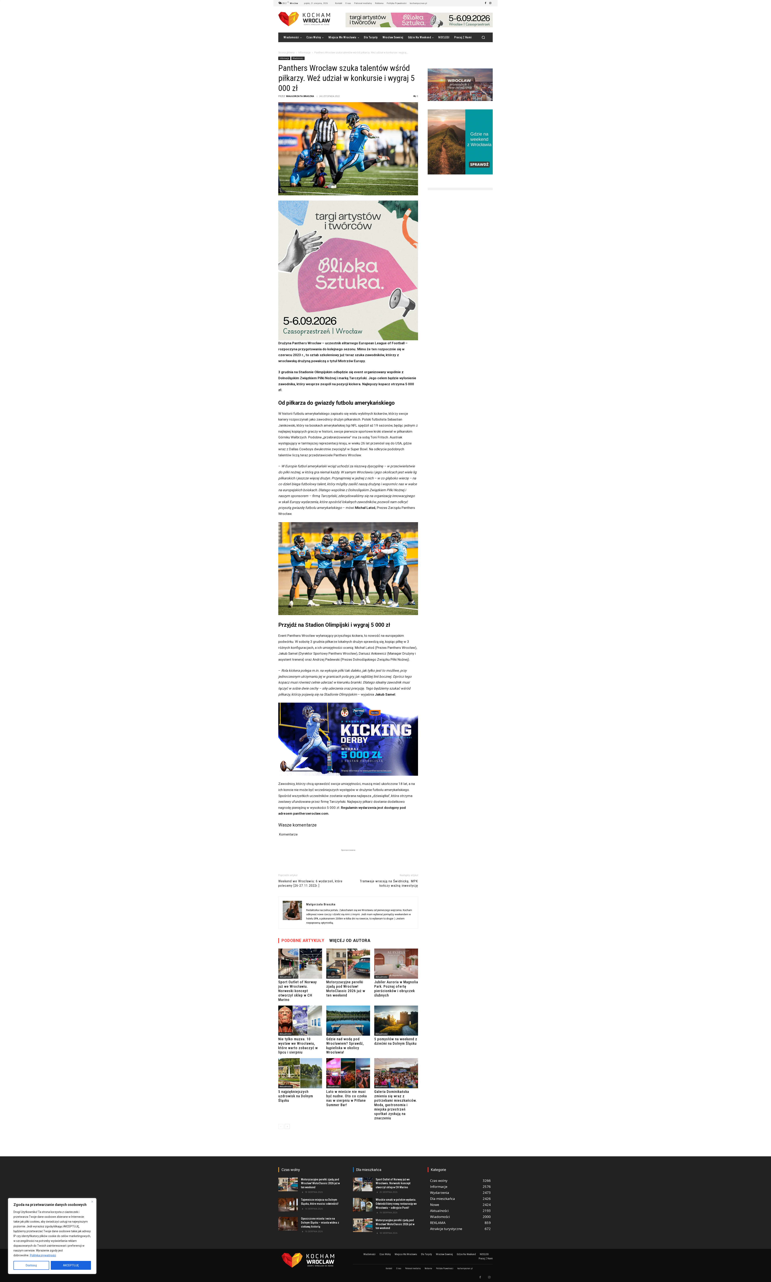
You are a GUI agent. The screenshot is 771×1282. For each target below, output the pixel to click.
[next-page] (287, 1126)
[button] (483, 37)
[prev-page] (280, 1126)
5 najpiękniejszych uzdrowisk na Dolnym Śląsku (295, 1096)
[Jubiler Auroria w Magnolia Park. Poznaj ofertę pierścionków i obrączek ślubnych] (396, 964)
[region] (52, 1236)
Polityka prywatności (43, 1255)
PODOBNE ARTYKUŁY (302, 940)
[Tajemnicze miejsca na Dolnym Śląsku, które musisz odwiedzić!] (288, 1205)
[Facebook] (485, 3)
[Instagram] (490, 3)
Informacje (304, 52)
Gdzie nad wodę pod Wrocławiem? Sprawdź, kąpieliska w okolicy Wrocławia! (345, 1045)
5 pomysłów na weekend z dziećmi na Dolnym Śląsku (395, 1041)
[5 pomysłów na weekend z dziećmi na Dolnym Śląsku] (396, 1021)
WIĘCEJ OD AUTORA (349, 940)
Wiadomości (298, 58)
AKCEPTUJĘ (71, 1265)
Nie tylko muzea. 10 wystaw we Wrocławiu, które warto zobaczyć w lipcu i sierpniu (298, 1045)
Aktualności (285, 976)
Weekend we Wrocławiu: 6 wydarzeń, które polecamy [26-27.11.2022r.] (310, 883)
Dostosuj (31, 1265)
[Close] (92, 1201)
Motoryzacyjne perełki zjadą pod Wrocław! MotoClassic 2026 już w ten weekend (345, 988)
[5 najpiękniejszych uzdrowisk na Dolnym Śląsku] (300, 1073)
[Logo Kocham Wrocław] (310, 1260)
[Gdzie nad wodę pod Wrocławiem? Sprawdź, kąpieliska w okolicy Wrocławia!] (348, 1021)
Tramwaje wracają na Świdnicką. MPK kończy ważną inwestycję (389, 883)
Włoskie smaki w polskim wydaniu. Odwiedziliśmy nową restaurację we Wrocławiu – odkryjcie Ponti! (396, 1203)
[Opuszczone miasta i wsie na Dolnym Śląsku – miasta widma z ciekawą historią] (288, 1223)
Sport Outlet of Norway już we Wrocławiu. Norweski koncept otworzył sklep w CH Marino (297, 991)
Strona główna (286, 52)
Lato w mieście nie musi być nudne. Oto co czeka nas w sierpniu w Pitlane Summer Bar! (346, 1098)
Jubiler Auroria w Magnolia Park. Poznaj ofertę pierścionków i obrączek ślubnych (396, 988)
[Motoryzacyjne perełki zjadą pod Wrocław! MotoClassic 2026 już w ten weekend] (348, 964)
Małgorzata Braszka (300, 96)
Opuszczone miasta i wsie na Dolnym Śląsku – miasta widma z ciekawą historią (320, 1222)
